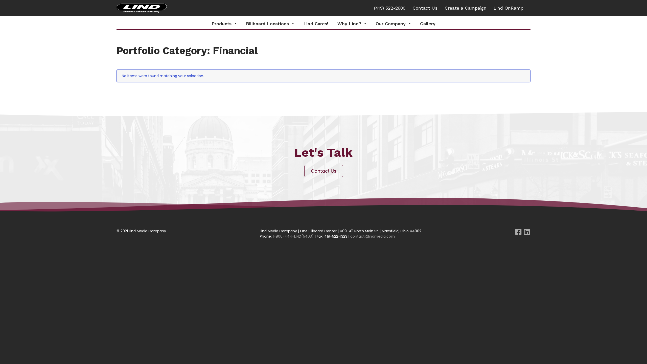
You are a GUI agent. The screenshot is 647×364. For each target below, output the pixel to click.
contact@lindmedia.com (372, 236)
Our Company (391, 23)
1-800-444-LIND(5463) (293, 236)
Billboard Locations (268, 23)
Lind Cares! (315, 23)
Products (222, 23)
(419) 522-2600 (389, 8)
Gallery (427, 23)
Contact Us (424, 8)
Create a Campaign (466, 8)
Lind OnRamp (508, 8)
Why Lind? (350, 23)
